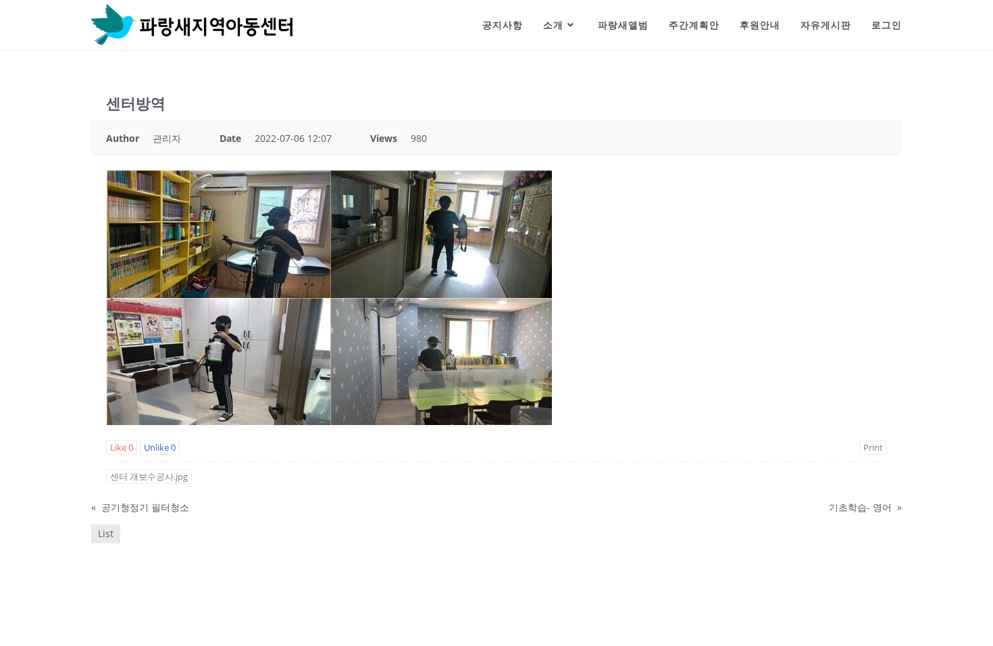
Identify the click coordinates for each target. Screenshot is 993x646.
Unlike (160, 447)
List (105, 533)
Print (873, 447)
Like (121, 447)
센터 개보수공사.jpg (149, 476)
